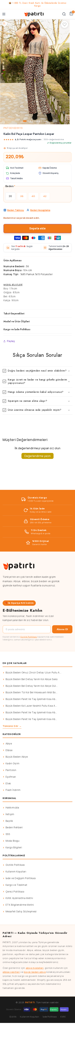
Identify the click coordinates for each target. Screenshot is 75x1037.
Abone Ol (62, 629)
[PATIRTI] (34, 14)
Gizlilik (13, 1016)
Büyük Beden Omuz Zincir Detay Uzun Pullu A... (34, 672)
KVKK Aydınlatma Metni (19, 898)
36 (10, 196)
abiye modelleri (35, 967)
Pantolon (11, 770)
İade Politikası (50, 1016)
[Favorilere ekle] (64, 24)
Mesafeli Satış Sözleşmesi (21, 911)
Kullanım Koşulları (16, 871)
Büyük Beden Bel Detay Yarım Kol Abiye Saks (32, 679)
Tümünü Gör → (12, 726)
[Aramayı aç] (64, 14)
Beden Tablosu (15, 210)
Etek (8, 783)
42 (46, 197)
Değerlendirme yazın (37, 456)
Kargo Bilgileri (14, 847)
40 (35, 197)
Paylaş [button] (11, 341)
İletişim (10, 814)
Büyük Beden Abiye (17, 756)
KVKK (63, 1016)
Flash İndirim (13, 790)
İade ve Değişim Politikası (21, 878)
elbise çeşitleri (11, 972)
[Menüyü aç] (4, 14)
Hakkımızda (12, 807)
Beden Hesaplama (40, 210)
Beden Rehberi (14, 827)
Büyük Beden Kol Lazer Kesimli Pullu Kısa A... (31, 705)
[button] (37, 370)
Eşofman (11, 776)
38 (23, 197)
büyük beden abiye (35, 972)
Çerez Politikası (15, 891)
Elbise (9, 750)
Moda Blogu (13, 840)
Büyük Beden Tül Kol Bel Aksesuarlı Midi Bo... (32, 692)
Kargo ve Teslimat (16, 884)
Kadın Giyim (13, 763)
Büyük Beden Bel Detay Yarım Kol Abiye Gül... (32, 685)
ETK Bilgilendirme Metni (20, 904)
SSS (8, 834)
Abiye (9, 743)
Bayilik (9, 820)
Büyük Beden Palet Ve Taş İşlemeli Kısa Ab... (31, 699)
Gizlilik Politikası (28, 636)
